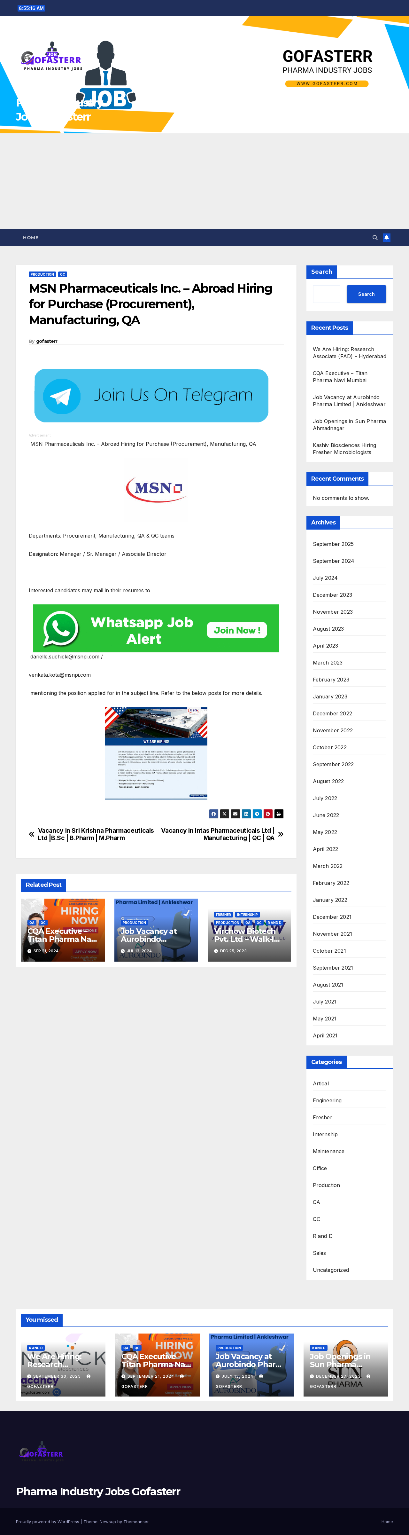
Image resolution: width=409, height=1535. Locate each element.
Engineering (327, 1100)
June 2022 (326, 815)
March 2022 (328, 866)
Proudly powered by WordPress (48, 1521)
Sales (319, 1253)
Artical (321, 1083)
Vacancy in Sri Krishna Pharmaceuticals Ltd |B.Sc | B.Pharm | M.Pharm (96, 834)
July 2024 (325, 578)
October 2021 (329, 951)
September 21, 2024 (151, 1376)
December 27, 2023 (339, 1376)
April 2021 (325, 1035)
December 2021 (332, 917)
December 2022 (332, 713)
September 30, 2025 (57, 1376)
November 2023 (333, 612)
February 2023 (331, 679)
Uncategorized (331, 1270)
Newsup (108, 1521)
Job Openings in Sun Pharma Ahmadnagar (340, 1364)
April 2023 (325, 645)
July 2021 (325, 1001)
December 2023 (332, 595)
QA (32, 923)
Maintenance (329, 1151)
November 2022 (333, 730)
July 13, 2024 (238, 1376)
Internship (247, 915)
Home (30, 237)
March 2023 (328, 662)
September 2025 (333, 544)
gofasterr (47, 341)
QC (62, 274)
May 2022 (325, 832)
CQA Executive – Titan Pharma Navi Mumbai (62, 939)
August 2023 (328, 629)
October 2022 (330, 747)
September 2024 (334, 561)
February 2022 (331, 883)
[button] (375, 237)
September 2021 (333, 967)
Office (320, 1168)
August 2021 (328, 984)
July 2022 (325, 798)
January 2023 (330, 696)
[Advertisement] (204, 181)
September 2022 (333, 764)
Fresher (223, 915)
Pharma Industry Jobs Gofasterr (98, 1491)
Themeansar (136, 1521)
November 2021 (332, 934)
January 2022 (330, 900)
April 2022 (325, 849)
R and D (275, 923)
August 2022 (328, 781)
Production (42, 274)
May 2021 (325, 1018)
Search (321, 271)
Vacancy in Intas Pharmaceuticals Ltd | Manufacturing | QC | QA (217, 834)
